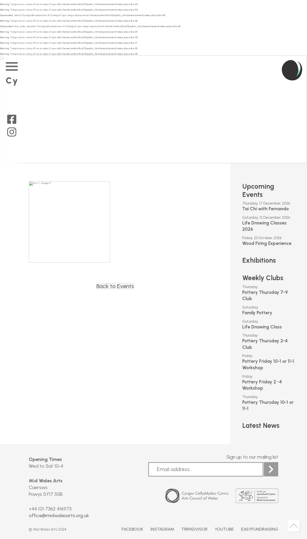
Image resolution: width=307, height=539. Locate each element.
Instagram (162, 529)
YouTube (224, 529)
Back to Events (115, 286)
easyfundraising (259, 529)
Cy (12, 80)
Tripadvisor (194, 529)
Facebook (132, 529)
